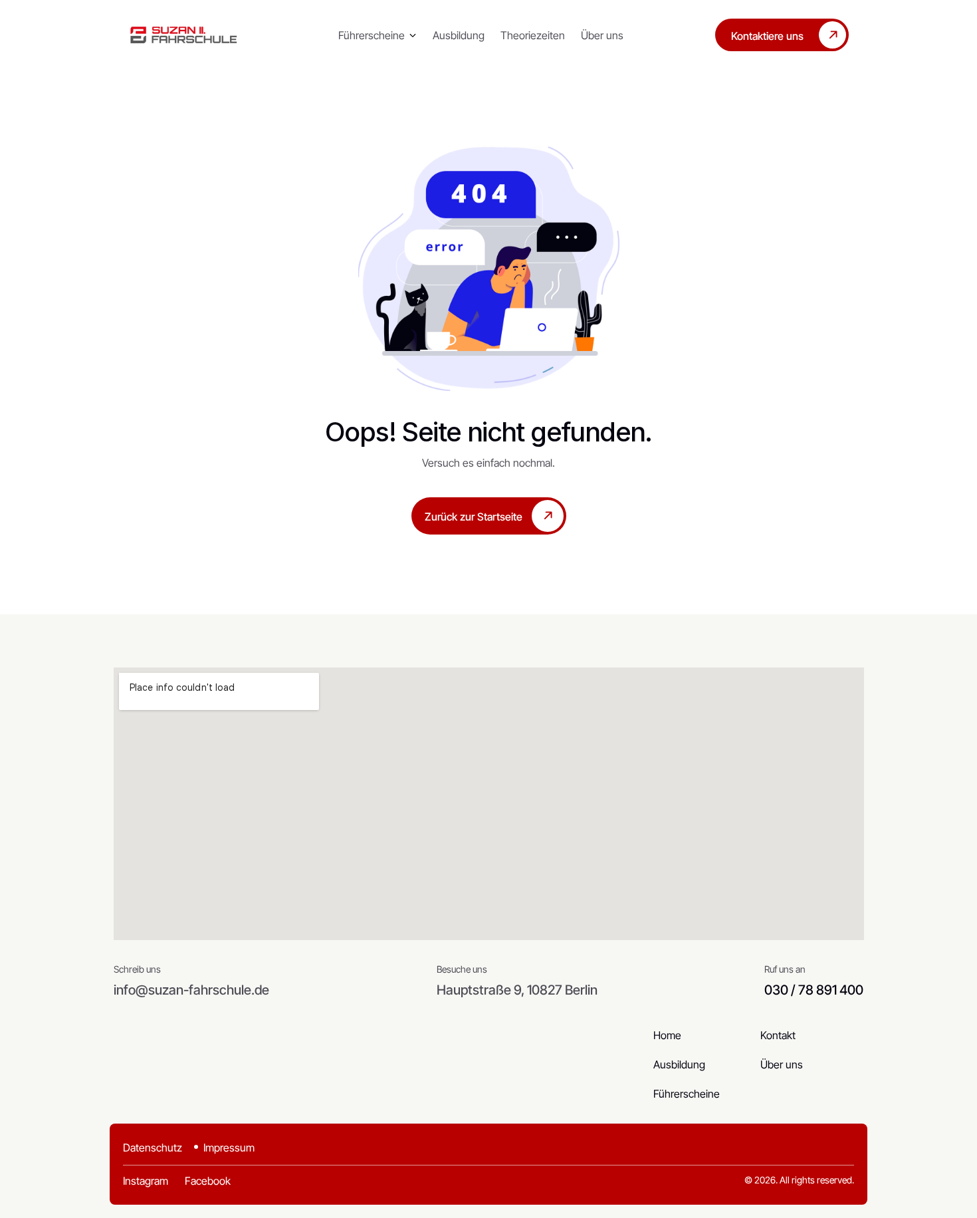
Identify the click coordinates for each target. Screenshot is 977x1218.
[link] (184, 35)
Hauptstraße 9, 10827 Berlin (517, 990)
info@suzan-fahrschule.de (191, 990)
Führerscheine (371, 35)
